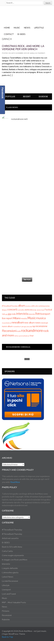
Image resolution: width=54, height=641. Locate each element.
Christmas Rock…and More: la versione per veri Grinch (23, 47)
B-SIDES (6, 542)
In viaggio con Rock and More (14, 559)
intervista (22, 314)
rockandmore (32, 330)
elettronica (29, 310)
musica (41, 318)
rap (33, 326)
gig (6, 314)
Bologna (4, 310)
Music (32, 318)
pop (30, 326)
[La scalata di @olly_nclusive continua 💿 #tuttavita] (27, 137)
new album (29, 322)
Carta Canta (7, 551)
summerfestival (23, 336)
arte (33, 306)
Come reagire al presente (13, 555)
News (4, 606)
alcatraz (28, 306)
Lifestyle (5, 585)
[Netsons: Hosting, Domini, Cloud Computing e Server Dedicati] (23, 418)
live (37, 314)
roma (16, 336)
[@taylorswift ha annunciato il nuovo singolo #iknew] (27, 255)
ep (35, 310)
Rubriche (6, 619)
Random (43, 96)
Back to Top (7, 637)
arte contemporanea (42, 306)
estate (39, 310)
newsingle (44, 323)
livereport (45, 314)
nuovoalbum (17, 326)
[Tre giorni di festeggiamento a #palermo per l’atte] (27, 239)
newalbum (18, 322)
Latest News (7, 576)
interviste (31, 314)
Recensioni (9, 331)
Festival (48, 309)
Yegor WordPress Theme (14, 634)
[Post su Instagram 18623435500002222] (27, 126)
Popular (10, 96)
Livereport (6, 589)
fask (42, 310)
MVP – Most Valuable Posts (14, 602)
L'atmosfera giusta (10, 572)
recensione (41, 326)
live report (7, 318)
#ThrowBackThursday (10, 306)
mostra (24, 318)
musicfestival (6, 323)
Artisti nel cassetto (10, 538)
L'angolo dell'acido (10, 568)
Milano (17, 318)
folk (3, 314)
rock (19, 331)
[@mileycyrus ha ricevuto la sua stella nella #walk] (27, 269)
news (37, 322)
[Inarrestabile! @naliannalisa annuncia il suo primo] (27, 206)
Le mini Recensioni (10, 581)
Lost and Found (9, 594)
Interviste (6, 564)
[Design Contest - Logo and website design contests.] (16, 448)
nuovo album (7, 326)
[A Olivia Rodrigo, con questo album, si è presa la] (27, 183)
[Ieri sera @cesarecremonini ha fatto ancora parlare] (27, 222)
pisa (28, 326)
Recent (27, 96)
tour (32, 335)
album (21, 305)
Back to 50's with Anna (12, 546)
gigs (10, 314)
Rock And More (25, 631)
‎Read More (15, 482)
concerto (21, 310)
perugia (23, 326)
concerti (12, 309)
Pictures (5, 611)
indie (14, 314)
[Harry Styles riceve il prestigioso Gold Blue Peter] (27, 155)
